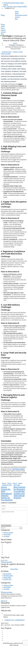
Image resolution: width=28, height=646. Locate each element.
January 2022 (7, 577)
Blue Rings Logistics (18, 469)
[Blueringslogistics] (3, 15)
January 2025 (7, 574)
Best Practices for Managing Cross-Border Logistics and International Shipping (19, 492)
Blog (16, 19)
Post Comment (6, 525)
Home (17, 11)
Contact (17, 17)
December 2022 (8, 575)
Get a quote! (23, 15)
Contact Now (14, 569)
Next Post (17, 485)
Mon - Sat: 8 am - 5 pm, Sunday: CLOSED (15, 6)
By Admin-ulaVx (6, 52)
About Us (4, 601)
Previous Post (7, 485)
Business (2, 560)
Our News (6, 536)
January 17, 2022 (18, 52)
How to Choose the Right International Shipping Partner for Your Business (7, 493)
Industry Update (6, 54)
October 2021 (7, 579)
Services (17, 15)
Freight (6, 560)
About (17, 13)
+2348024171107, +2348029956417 (14, 620)
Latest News (7, 534)
